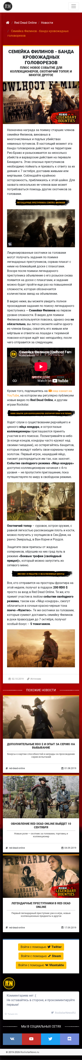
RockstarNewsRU (65, 1012)
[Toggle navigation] (73, 6)
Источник (35, 679)
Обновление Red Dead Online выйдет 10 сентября (41, 825)
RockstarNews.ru (29, 1052)
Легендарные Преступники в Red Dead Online (41, 905)
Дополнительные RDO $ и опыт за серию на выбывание (41, 745)
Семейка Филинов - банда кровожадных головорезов (41, 57)
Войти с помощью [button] (41, 947)
